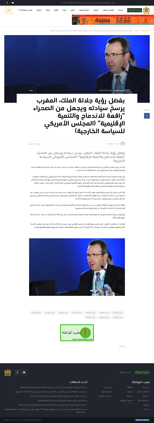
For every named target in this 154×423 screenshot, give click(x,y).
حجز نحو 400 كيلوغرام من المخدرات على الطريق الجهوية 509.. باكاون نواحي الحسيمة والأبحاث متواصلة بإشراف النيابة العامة (45, 411)
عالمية (39, 10)
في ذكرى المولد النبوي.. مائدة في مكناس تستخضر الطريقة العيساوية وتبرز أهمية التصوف (52, 387)
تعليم (73, 10)
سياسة (120, 10)
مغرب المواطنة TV (25, 10)
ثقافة (56, 10)
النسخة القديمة (104, 396)
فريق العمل (105, 391)
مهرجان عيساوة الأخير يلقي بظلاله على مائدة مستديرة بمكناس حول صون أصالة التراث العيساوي (50, 391)
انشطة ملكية (84, 10)
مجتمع (96, 10)
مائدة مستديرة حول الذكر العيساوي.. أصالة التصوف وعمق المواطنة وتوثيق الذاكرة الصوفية (52, 405)
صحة (64, 10)
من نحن (107, 387)
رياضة (48, 10)
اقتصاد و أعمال (108, 10)
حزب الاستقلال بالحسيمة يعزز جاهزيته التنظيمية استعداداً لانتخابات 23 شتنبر (57, 396)
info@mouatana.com (16, 420)
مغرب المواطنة (145, 30)
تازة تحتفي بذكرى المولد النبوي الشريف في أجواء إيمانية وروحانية (61, 400)
